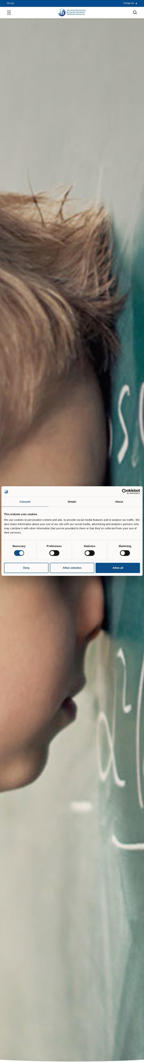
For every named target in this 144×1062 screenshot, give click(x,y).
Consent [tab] (25, 501)
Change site (128, 3)
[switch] (54, 553)
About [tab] (119, 501)
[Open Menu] (9, 12)
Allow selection (72, 567)
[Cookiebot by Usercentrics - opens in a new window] (124, 491)
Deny (26, 567)
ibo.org (10, 3)
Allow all (118, 567)
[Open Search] (135, 12)
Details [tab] (72, 501)
